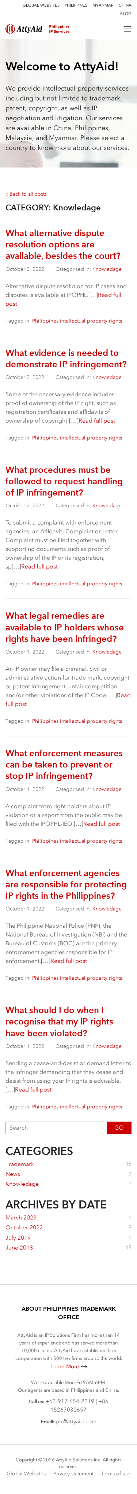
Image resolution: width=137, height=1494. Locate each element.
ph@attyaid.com (76, 1421)
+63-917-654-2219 (70, 1401)
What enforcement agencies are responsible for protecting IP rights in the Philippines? (66, 884)
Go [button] (119, 1127)
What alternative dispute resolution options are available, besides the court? (62, 244)
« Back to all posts (26, 194)
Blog (126, 13)
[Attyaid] (45, 29)
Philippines (76, 5)
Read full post (97, 420)
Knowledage (107, 269)
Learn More (64, 1366)
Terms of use (115, 1474)
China (125, 5)
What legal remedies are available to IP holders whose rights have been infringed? (64, 627)
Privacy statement (73, 1474)
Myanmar (103, 5)
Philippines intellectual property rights (77, 321)
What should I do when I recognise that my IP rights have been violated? (59, 1021)
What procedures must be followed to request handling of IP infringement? (64, 481)
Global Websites (41, 5)
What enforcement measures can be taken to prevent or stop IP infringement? (64, 764)
